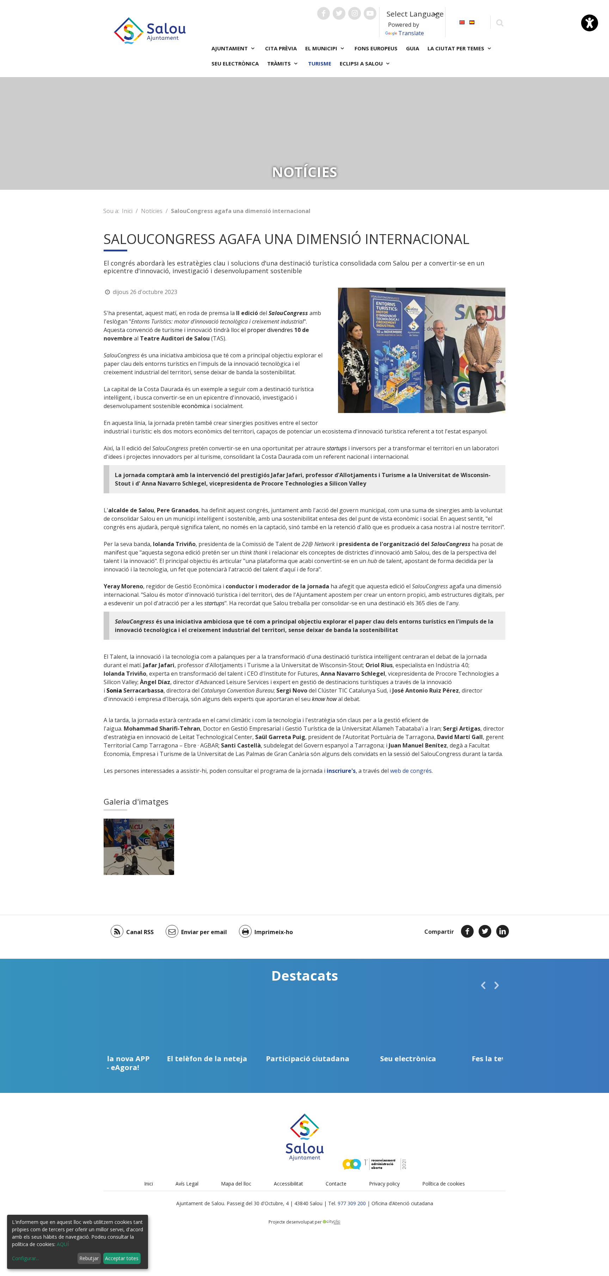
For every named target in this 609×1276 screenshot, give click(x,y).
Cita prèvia (281, 48)
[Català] (462, 21)
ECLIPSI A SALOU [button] (362, 63)
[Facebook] (467, 931)
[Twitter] (485, 931)
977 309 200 (352, 1203)
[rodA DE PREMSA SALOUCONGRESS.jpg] (139, 847)
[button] (483, 985)
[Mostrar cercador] (499, 22)
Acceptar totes (122, 1258)
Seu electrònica (235, 63)
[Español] (471, 21)
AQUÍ (63, 1244)
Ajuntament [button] (230, 48)
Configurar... (25, 1258)
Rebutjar (89, 1258)
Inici (127, 211)
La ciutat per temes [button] (456, 48)
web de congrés (411, 771)
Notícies (151, 211)
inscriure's (341, 771)
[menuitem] (462, 21)
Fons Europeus (376, 48)
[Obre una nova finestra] (323, 13)
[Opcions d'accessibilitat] (589, 23)
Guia (412, 48)
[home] (150, 30)
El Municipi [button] (322, 48)
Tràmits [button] (279, 63)
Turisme (319, 63)
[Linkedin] (502, 931)
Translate (411, 33)
